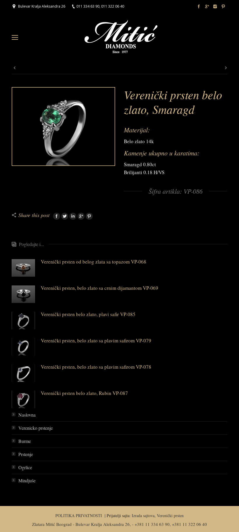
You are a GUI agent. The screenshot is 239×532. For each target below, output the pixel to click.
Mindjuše (27, 480)
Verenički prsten (170, 515)
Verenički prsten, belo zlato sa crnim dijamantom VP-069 (99, 288)
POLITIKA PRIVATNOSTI (79, 515)
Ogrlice (25, 467)
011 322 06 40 (112, 6)
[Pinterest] (223, 6)
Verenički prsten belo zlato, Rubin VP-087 (84, 393)
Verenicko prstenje (35, 428)
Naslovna (27, 415)
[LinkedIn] (72, 216)
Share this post (34, 215)
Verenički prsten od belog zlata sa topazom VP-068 (93, 261)
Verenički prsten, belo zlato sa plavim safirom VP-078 (96, 366)
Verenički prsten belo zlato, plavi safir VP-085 (88, 314)
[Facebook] (198, 6)
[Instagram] (215, 6)
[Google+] (206, 6)
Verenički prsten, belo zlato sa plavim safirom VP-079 (96, 340)
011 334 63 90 (87, 6)
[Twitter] (64, 216)
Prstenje (25, 454)
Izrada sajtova (143, 515)
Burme (24, 441)
